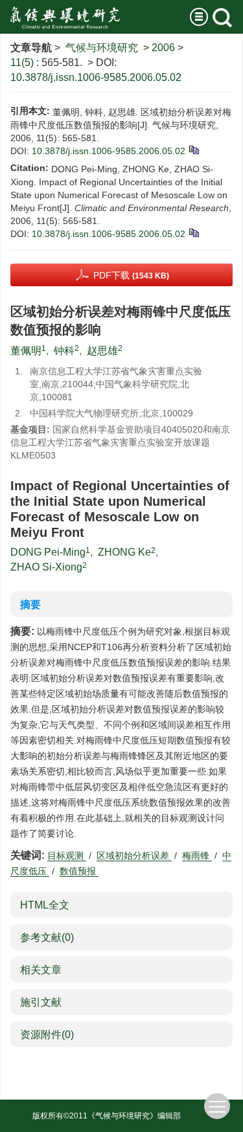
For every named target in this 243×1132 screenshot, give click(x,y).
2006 (163, 47)
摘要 (30, 604)
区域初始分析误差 (134, 855)
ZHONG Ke (124, 552)
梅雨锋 (197, 855)
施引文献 (41, 1002)
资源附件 (47, 1034)
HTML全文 (44, 905)
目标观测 (66, 855)
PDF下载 (131, 275)
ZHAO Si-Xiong (46, 566)
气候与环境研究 (101, 47)
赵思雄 (102, 350)
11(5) (23, 62)
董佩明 (25, 350)
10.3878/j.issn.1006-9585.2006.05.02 (95, 77)
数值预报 (79, 871)
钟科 (64, 350)
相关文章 (41, 969)
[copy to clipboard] (193, 232)
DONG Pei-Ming (48, 552)
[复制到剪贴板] (193, 149)
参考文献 (47, 937)
